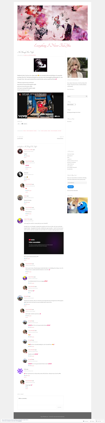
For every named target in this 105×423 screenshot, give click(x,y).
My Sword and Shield (71, 162)
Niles (68, 157)
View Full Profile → (71, 89)
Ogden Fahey (27, 219)
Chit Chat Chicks (70, 154)
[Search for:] (77, 96)
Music (24, 130)
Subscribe (70, 186)
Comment (59, 407)
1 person (29, 155)
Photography (30, 130)
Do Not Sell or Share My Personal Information (56, 416)
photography (54, 130)
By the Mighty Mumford (72, 167)
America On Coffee (28, 149)
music (49, 130)
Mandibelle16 (70, 169)
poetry (59, 130)
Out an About (70, 165)
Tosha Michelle (33, 55)
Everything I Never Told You (52, 45)
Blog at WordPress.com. (45, 416)
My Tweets (69, 121)
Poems (35, 130)
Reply (25, 157)
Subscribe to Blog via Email (72, 175)
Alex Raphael (69, 155)
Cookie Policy (20, 420)
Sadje (25, 196)
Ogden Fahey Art (70, 164)
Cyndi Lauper (44, 130)
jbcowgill (26, 296)
